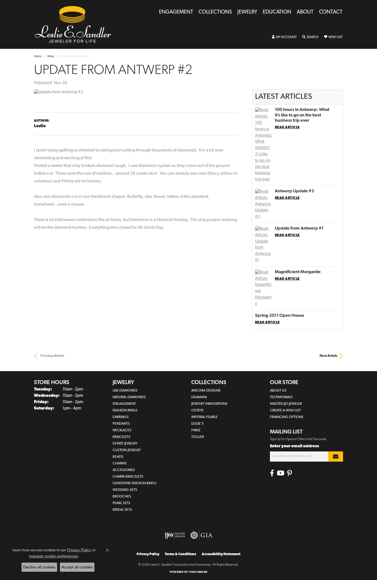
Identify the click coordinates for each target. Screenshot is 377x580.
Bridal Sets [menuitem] (122, 510)
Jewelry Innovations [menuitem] (209, 404)
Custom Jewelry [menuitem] (127, 450)
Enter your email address (294, 446)
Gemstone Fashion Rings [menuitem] (134, 483)
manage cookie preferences (53, 556)
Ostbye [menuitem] (197, 410)
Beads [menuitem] (118, 457)
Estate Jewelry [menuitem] (125, 443)
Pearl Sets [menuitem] (121, 503)
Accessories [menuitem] (124, 470)
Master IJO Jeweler (286, 404)
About (305, 12)
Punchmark (198, 572)
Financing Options (286, 417)
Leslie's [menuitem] (197, 423)
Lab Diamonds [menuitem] (125, 390)
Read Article (287, 127)
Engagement (176, 12)
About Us (278, 390)
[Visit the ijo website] (174, 535)
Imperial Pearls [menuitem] (204, 417)
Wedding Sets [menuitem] (125, 490)
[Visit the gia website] (201, 535)
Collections (215, 12)
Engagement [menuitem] (124, 404)
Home (38, 56)
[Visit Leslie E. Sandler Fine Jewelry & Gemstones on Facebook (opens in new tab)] (272, 473)
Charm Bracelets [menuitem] (128, 476)
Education (277, 12)
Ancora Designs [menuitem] (206, 390)
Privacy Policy (148, 554)
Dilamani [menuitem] (199, 397)
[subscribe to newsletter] (335, 456)
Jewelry (247, 12)
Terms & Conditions (180, 554)
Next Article (329, 356)
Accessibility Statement (221, 554)
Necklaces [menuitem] (122, 430)
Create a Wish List (285, 410)
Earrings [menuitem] (121, 417)
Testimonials (281, 397)
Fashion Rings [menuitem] (125, 410)
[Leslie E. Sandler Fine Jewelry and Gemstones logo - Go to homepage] (75, 24)
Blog (50, 56)
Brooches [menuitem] (122, 496)
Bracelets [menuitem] (121, 437)
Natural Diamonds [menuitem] (129, 397)
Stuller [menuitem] (197, 437)
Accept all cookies (77, 567)
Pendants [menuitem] (121, 423)
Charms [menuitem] (120, 463)
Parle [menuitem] (196, 430)
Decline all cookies (39, 567)
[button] (284, 37)
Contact (331, 12)
